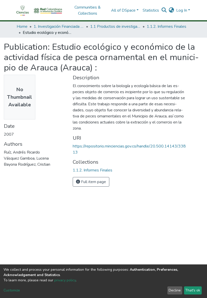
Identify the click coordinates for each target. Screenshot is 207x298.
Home (22, 26)
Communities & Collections (87, 10)
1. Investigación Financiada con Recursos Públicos (59, 26)
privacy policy (65, 280)
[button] (171, 10)
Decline (175, 290)
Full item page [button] (93, 182)
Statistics (151, 10)
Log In (181, 10)
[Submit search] (164, 10)
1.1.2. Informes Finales (166, 26)
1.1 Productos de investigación (115, 26)
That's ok (192, 290)
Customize (12, 290)
